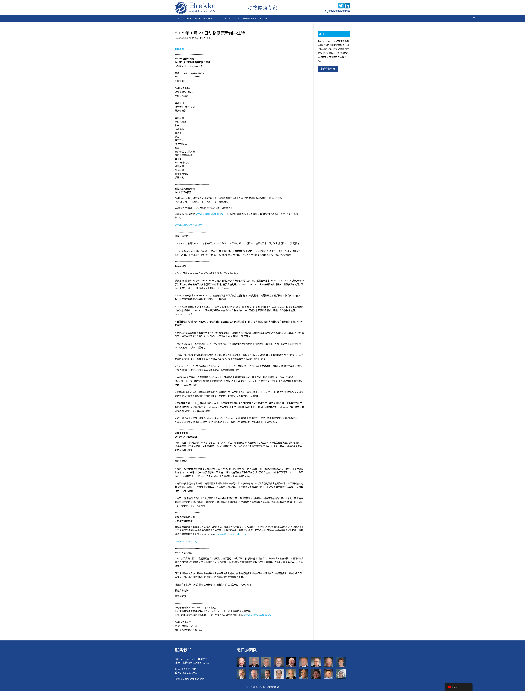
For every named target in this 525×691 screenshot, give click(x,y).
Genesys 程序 (248, 18)
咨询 (196, 18)
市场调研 (206, 18)
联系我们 (263, 18)
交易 (217, 18)
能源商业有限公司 (273, 687)
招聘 (235, 18)
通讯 (208, 38)
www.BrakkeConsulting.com (188, 225)
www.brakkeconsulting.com (209, 214)
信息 (226, 18)
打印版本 (179, 49)
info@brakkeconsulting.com (189, 678)
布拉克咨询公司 (184, 38)
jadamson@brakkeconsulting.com (230, 534)
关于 (187, 18)
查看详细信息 (327, 68)
